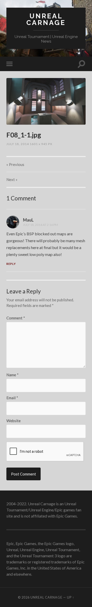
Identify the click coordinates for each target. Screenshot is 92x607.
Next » (11, 179)
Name (12, 375)
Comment (15, 318)
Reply (11, 263)
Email (12, 398)
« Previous (15, 164)
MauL (28, 219)
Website (13, 421)
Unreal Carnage (46, 19)
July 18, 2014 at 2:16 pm (40, 225)
